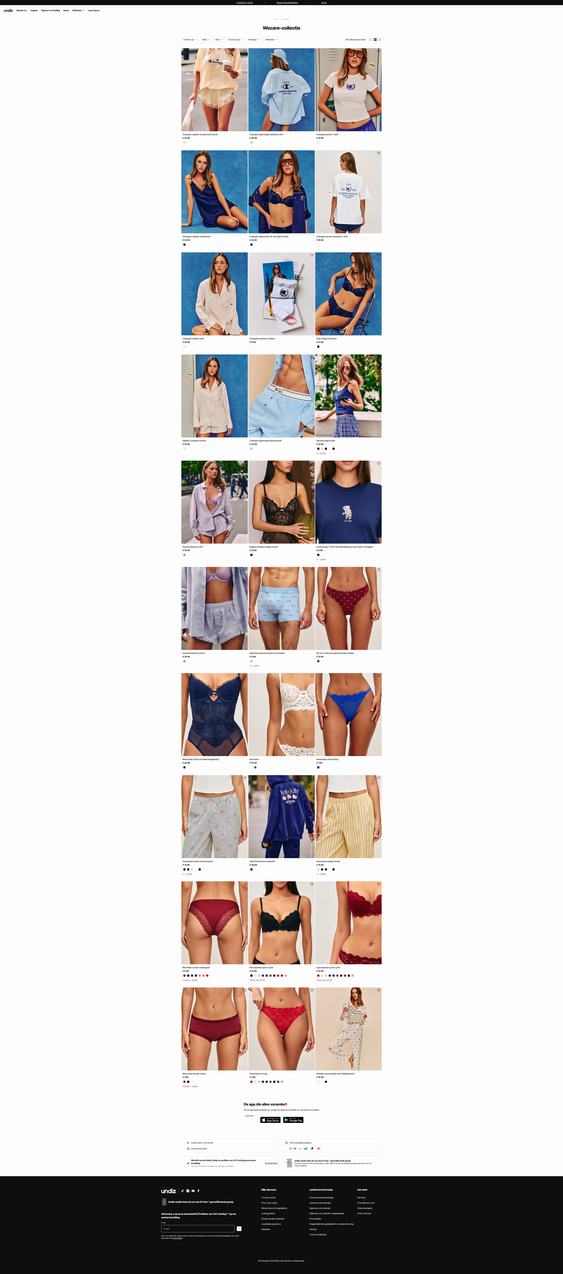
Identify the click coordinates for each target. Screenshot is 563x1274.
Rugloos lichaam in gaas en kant (264, 547)
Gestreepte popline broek (328, 861)
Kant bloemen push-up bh (261, 967)
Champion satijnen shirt (193, 338)
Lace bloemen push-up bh (328, 967)
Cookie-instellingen (318, 1234)
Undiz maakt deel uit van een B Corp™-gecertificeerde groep (323, 1160)
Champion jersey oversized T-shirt (332, 236)
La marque (285, 19)
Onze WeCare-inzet (366, 1203)
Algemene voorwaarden (320, 1208)
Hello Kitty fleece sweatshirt (262, 861)
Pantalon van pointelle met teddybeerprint (335, 1073)
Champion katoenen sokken (262, 338)
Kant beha (254, 759)
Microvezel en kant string (194, 1073)
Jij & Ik (324, 2)
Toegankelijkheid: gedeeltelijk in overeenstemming (331, 1224)
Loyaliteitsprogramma (271, 1224)
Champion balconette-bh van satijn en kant (269, 236)
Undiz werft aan (364, 1213)
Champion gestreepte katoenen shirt (266, 134)
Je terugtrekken (268, 1213)
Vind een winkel (268, 1197)
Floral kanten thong (258, 1073)
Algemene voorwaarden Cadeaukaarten (326, 1213)
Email (163, 1223)
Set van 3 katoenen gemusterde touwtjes (335, 653)
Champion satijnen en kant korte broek (200, 134)
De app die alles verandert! (273, 1218)
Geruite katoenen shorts (194, 653)
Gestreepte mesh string (327, 759)
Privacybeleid (315, 1218)
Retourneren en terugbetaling (274, 1208)
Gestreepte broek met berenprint (198, 861)
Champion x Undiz (244, 2)
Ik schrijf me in (271, 1163)
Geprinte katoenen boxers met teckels (267, 653)
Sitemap (313, 1229)
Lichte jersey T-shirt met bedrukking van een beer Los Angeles (344, 547)
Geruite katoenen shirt (193, 547)
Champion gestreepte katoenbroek (266, 440)
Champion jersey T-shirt (327, 134)
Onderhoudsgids (364, 1208)
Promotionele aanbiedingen (321, 1197)
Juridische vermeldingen (320, 1203)
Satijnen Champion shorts (194, 440)
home (276, 19)
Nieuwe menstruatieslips (287, 2)
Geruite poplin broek (325, 440)
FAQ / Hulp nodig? (269, 1203)
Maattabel (265, 1229)
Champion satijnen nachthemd (196, 236)
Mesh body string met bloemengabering (201, 759)
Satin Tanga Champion (326, 338)
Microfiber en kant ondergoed (196, 967)
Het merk (361, 1197)
